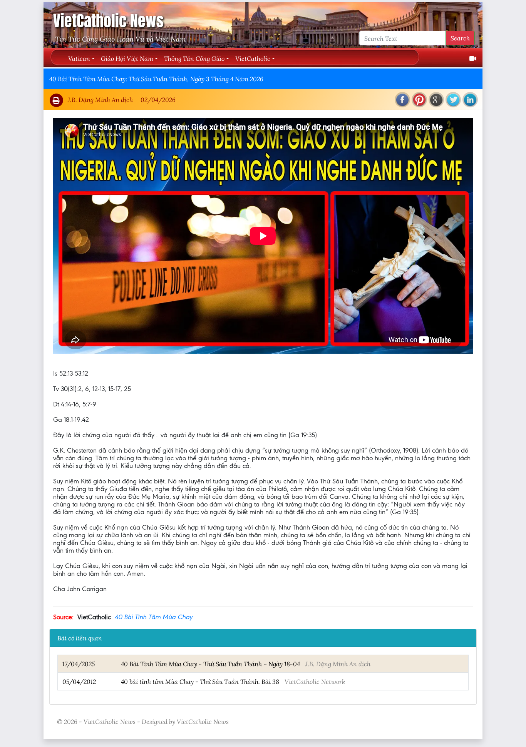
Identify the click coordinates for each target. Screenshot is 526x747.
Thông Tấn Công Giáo (194, 58)
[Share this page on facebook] (402, 99)
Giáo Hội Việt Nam (127, 58)
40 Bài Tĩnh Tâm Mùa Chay (154, 617)
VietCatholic (252, 58)
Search (460, 38)
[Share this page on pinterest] (419, 99)
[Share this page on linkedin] (470, 99)
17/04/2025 (78, 664)
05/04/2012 (79, 681)
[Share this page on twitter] (453, 99)
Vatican (79, 58)
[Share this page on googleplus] (436, 99)
